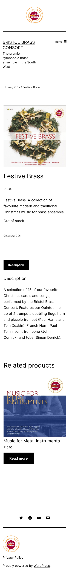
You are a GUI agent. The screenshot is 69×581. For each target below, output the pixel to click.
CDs (17, 87)
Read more (18, 458)
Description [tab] (16, 265)
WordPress (42, 565)
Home (8, 87)
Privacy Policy (13, 557)
